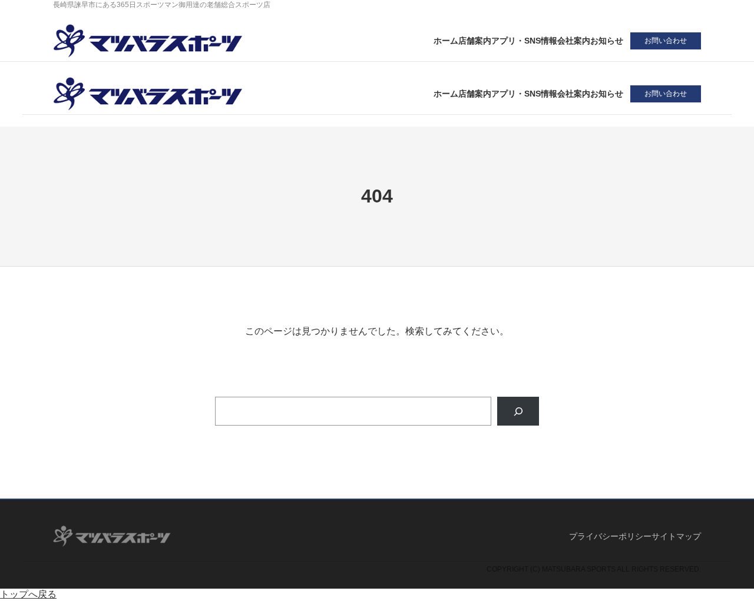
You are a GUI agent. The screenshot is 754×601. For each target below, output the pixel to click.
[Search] (518, 411)
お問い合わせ (665, 40)
